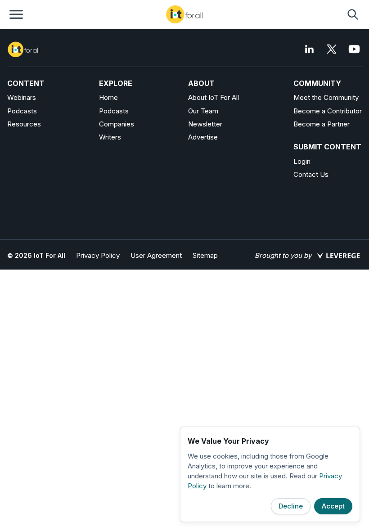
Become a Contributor (327, 111)
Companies (116, 124)
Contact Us (310, 174)
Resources (24, 124)
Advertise (203, 137)
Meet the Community (326, 97)
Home (108, 97)
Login (301, 161)
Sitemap (205, 255)
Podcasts (22, 111)
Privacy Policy (98, 255)
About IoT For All (213, 97)
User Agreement (156, 255)
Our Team (203, 111)
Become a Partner (321, 124)
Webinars (21, 97)
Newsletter (205, 124)
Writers (110, 137)
